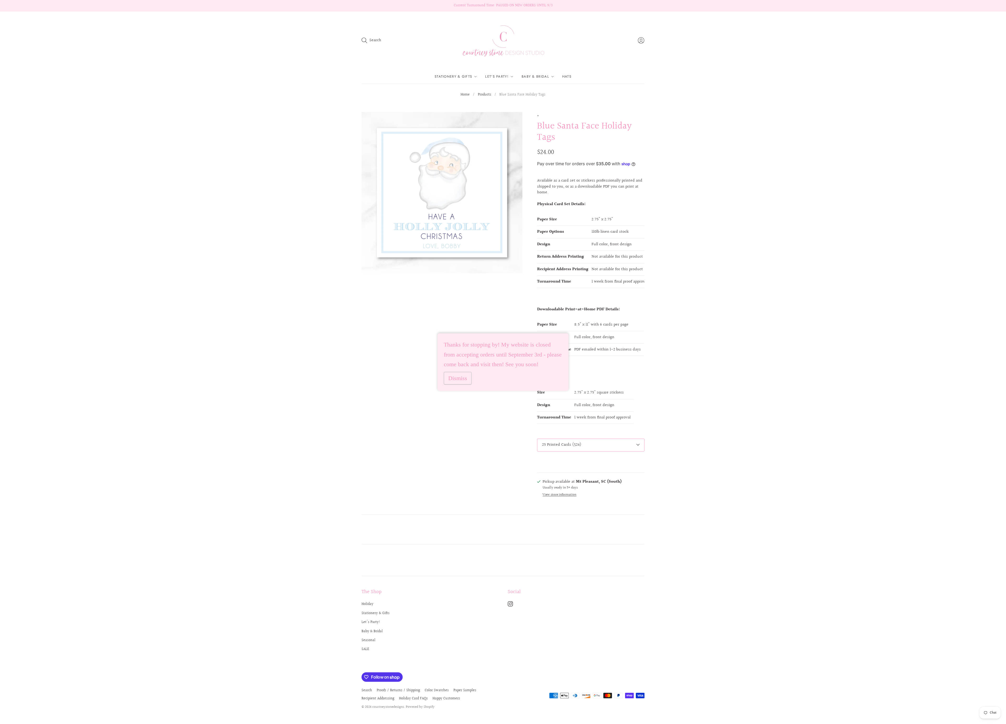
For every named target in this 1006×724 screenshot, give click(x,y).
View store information (559, 495)
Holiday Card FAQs (413, 698)
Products (484, 95)
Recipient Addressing (378, 698)
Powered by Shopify (420, 707)
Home (465, 95)
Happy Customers (446, 698)
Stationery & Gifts (453, 76)
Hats (566, 76)
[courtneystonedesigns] (503, 40)
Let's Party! (497, 76)
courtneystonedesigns (388, 707)
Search (367, 690)
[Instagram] (510, 605)
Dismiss (457, 378)
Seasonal (368, 640)
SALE (365, 649)
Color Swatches (437, 690)
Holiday (367, 604)
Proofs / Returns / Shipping (398, 690)
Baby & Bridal (535, 76)
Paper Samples (464, 690)
